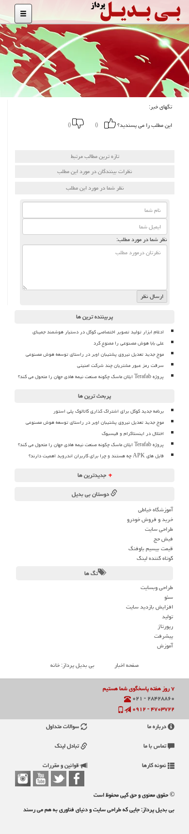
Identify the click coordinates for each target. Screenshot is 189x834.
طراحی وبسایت (157, 587)
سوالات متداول (63, 726)
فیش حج (163, 538)
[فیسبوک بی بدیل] (76, 778)
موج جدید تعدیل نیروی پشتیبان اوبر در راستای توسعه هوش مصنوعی (95, 354)
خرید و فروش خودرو (150, 519)
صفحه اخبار (126, 665)
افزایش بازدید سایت (149, 606)
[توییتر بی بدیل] (58, 778)
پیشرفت (163, 636)
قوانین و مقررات (61, 765)
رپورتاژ (165, 626)
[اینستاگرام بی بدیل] (23, 778)
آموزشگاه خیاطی (155, 509)
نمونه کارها (155, 765)
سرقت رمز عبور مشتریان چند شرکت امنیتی (120, 365)
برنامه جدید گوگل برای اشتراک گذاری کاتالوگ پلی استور (108, 411)
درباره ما (157, 726)
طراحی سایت (159, 529)
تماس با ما (155, 745)
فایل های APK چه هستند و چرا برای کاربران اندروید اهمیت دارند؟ (96, 456)
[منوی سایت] (23, 13)
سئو (168, 597)
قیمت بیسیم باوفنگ (150, 548)
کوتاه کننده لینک (155, 558)
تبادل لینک (67, 745)
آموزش (165, 645)
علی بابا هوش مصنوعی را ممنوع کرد (129, 343)
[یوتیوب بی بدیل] (40, 778)
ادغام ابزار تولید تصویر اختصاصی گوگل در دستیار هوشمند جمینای (98, 332)
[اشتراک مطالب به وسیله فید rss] (42, 138)
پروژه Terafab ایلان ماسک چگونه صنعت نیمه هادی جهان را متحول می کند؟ (91, 377)
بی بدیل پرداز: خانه (72, 665)
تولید (167, 616)
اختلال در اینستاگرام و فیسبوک (133, 433)
